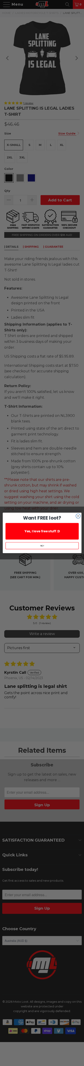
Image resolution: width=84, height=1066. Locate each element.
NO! (42, 545)
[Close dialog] (78, 516)
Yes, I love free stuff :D (42, 531)
